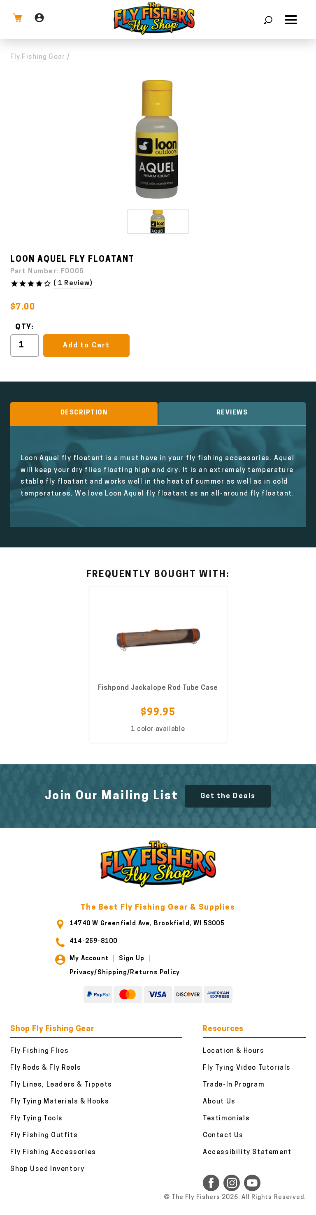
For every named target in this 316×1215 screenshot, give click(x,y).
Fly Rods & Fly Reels (45, 1068)
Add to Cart (86, 345)
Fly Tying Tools (36, 1118)
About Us (219, 1102)
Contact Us (223, 1135)
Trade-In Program (234, 1085)
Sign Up (131, 959)
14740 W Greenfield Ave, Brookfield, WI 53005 (147, 924)
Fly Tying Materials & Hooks (59, 1102)
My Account (89, 959)
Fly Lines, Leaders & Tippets (61, 1085)
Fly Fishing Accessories (53, 1152)
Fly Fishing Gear (37, 57)
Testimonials (226, 1118)
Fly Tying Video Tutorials (247, 1068)
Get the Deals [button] (228, 796)
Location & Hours (234, 1051)
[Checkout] (17, 19)
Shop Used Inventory (47, 1169)
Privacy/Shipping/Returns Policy (125, 973)
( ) (73, 283)
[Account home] (39, 19)
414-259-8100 (93, 941)
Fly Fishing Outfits (44, 1135)
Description (84, 413)
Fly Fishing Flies (39, 1051)
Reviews (232, 413)
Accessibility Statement (247, 1152)
